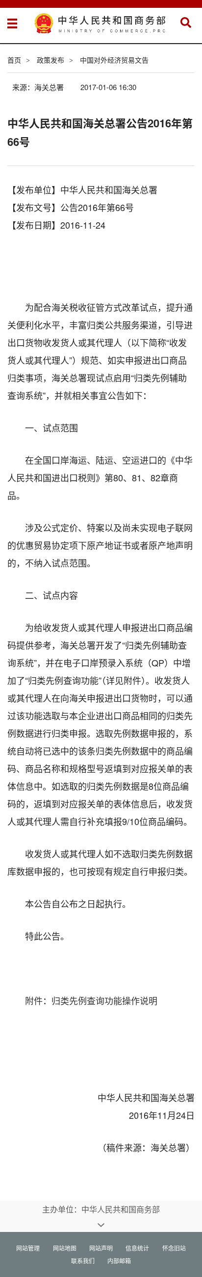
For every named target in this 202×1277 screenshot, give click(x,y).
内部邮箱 (119, 1260)
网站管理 (28, 1248)
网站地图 (64, 1248)
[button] (185, 22)
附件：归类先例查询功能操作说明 (91, 1000)
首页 (14, 60)
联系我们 (83, 1260)
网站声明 (101, 1248)
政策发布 (50, 60)
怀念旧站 (174, 1248)
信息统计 (137, 1248)
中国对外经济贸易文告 (114, 60)
